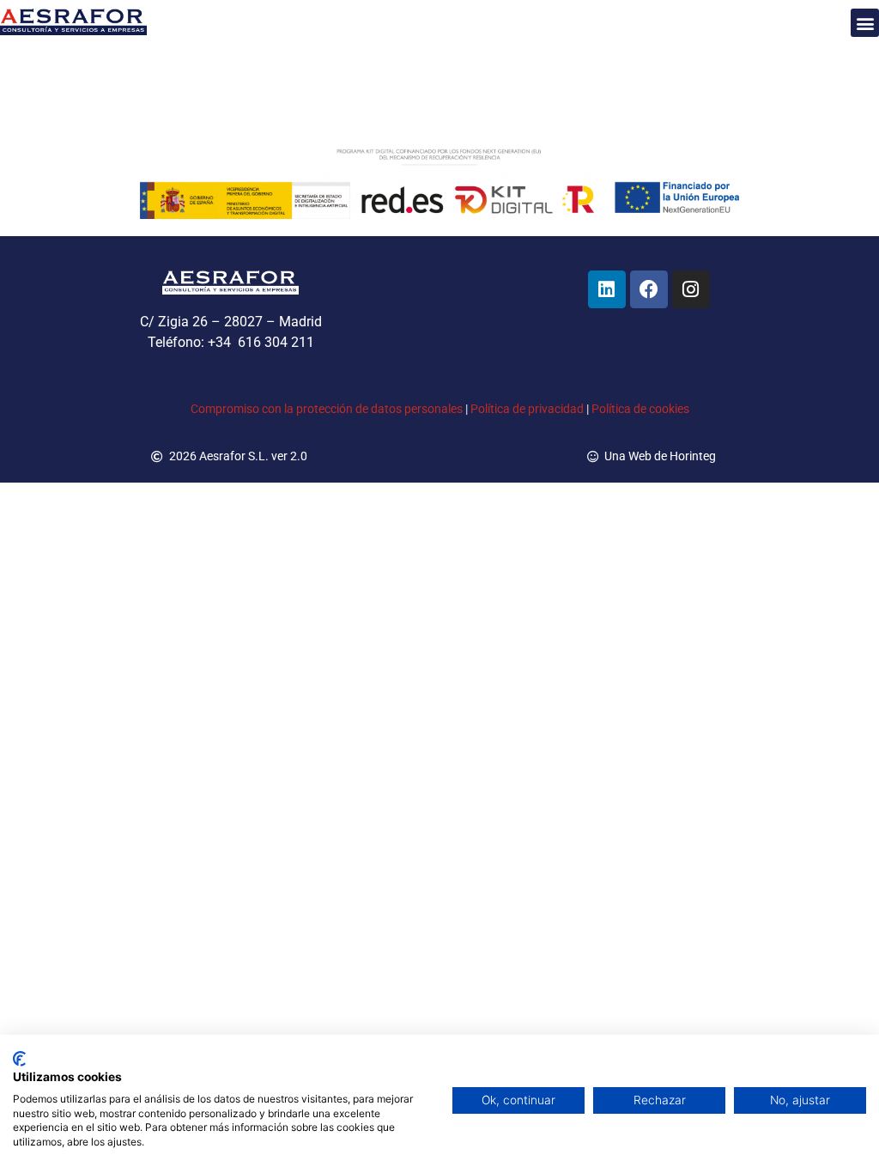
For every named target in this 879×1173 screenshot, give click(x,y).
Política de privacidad (527, 409)
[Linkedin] (607, 289)
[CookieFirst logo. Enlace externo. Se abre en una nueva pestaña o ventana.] (19, 1059)
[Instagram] (691, 289)
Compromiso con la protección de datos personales (327, 409)
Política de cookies (640, 409)
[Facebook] (649, 289)
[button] (865, 23)
